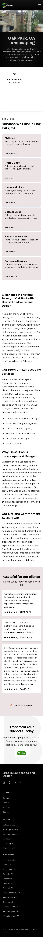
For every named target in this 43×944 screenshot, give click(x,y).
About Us (6, 807)
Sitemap (6, 812)
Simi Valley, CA (8, 902)
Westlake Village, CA (11, 916)
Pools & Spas (8, 844)
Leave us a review (23, 705)
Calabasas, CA (8, 879)
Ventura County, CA (10, 911)
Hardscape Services (10, 830)
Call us (22, 753)
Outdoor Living (9, 825)
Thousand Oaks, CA (10, 907)
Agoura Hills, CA (9, 869)
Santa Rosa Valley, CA (11, 893)
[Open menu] (39, 5)
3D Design (7, 839)
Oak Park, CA (8, 888)
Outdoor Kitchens (10, 848)
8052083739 (14, 83)
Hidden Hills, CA (9, 860)
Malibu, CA (7, 865)
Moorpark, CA (8, 883)
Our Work (6, 798)
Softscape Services (10, 834)
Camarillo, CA (8, 874)
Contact (6, 803)
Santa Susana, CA (10, 897)
